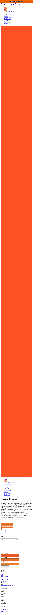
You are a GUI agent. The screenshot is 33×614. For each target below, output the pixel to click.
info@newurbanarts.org (7, 585)
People (9, 14)
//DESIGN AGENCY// (4, 610)
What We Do (10, 11)
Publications (7, 22)
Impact (9, 13)
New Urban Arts (10, 4)
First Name (4, 557)
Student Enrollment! (7, 526)
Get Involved (7, 19)
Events (6, 16)
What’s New (7, 17)
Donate (6, 20)
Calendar (6, 530)
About (5, 9)
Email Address (4, 553)
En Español (7, 23)
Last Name (4, 562)
